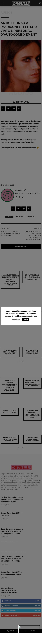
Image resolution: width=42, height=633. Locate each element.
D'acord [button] (25, 320)
